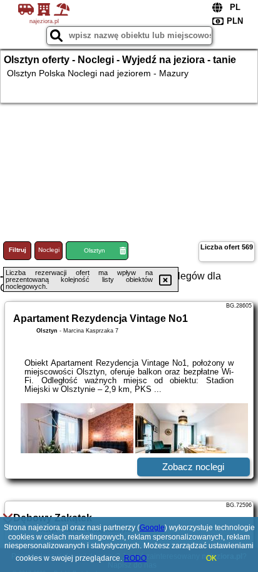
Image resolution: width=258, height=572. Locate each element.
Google (152, 527)
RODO (135, 558)
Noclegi (48, 249)
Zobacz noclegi (193, 466)
